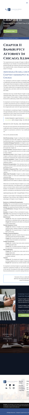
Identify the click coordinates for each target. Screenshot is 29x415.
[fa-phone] (6, 16)
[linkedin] (6, 388)
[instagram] (13, 388)
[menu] (27, 2)
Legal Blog (21, 390)
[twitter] (10, 388)
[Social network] (10, 385)
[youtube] (13, 385)
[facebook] (6, 385)
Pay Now (21, 385)
